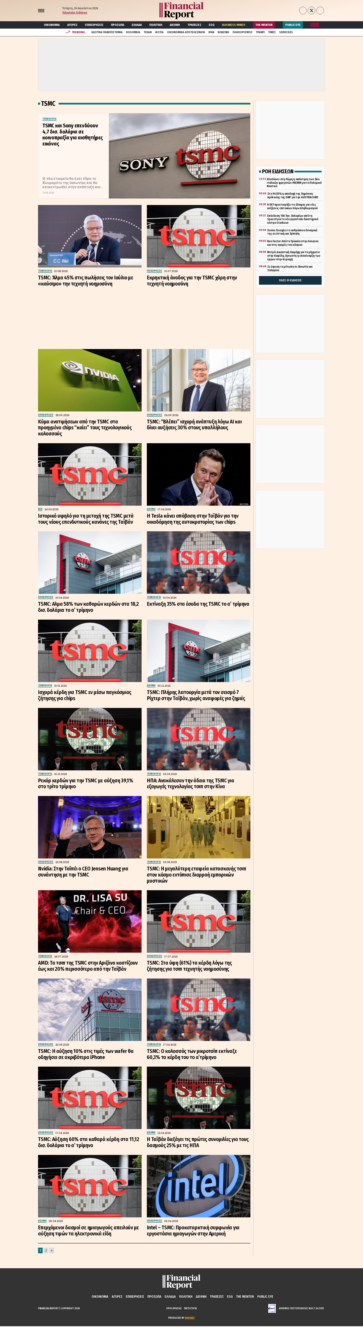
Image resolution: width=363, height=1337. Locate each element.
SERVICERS (286, 32)
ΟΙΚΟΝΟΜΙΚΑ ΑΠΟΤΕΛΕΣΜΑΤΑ (186, 32)
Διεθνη (175, 25)
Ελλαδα (137, 25)
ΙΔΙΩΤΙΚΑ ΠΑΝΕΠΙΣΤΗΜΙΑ (107, 32)
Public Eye (293, 25)
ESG (211, 25)
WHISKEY (190, 1317)
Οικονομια (52, 25)
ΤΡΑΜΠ (260, 32)
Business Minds (233, 25)
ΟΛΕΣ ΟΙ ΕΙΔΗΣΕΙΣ (290, 280)
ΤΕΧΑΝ (148, 32)
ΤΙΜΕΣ (272, 32)
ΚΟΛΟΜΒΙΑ (133, 32)
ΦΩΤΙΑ (159, 32)
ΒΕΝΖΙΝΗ (223, 32)
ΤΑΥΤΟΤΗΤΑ (190, 1308)
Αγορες (72, 25)
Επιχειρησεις (94, 25)
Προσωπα (117, 25)
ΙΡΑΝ (211, 32)
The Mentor (264, 25)
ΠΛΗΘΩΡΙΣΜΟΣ (243, 32)
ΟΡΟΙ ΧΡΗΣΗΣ (174, 1308)
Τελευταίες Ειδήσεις (74, 13)
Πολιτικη (155, 25)
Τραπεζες (194, 25)
